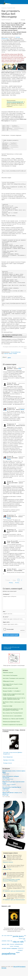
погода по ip (20, 948)
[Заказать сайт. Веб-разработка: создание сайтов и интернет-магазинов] (14, 917)
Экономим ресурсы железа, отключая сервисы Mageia (13, 771)
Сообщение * (6, 594)
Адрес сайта (6, 622)
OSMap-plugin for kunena (8, 681)
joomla (6, 353)
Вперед (11, 582)
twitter (8, 944)
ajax (3, 935)
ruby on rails (18, 941)
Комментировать (22, 367)
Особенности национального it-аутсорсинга (12, 724)
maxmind (21, 938)
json (25, 935)
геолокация (16, 946)
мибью (11, 353)
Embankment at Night (7, 706)
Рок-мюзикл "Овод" (7, 869)
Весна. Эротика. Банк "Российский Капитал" (13, 713)
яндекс (18, 952)
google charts (9, 935)
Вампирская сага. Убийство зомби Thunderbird (13, 718)
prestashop (4, 940)
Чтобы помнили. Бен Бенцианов (10, 675)
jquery (21, 936)
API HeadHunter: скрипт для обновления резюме (14, 891)
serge (19, 368)
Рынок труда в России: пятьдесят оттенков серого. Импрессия (12, 684)
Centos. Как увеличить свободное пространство (10, 777)
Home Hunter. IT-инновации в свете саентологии (13, 678)
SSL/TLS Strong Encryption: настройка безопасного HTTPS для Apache (11, 880)
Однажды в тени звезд (8, 760)
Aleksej (22, 409)
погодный (20, 950)
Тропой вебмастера (16, 352)
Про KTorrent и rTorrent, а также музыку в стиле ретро (13, 702)
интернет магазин (6, 948)
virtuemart (12, 944)
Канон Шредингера (8, 757)
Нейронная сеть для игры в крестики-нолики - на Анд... (13, 782)
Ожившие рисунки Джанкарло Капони (11, 721)
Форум (4, 773)
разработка (8, 953)
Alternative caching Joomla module (10, 688)
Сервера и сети (9, 779)
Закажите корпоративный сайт (15, 102)
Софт (7, 790)
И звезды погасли (7, 763)
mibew (15, 353)
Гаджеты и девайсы (11, 784)
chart (5, 935)
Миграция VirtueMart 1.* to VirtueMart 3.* (12, 691)
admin (9, 357)
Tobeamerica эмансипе (8, 672)
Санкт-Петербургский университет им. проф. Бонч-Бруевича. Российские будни (13, 709)
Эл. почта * (6, 616)
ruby (11, 940)
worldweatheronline (19, 944)
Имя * (4, 611)
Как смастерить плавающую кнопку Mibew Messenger (12, 335)
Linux (8, 773)
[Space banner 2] (14, 824)
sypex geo (4, 944)
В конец (17, 582)
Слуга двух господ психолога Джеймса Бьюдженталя (12, 753)
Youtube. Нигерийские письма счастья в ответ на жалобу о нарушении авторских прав (14, 698)
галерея (11, 946)
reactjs (8, 940)
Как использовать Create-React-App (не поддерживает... (11, 787)
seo (25, 940)
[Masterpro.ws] (6, 2)
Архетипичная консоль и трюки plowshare (12, 715)
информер (14, 948)
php (24, 938)
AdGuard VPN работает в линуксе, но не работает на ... (12, 793)
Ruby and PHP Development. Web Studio (13, 967)
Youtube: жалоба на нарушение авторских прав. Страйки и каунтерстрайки (13, 694)
